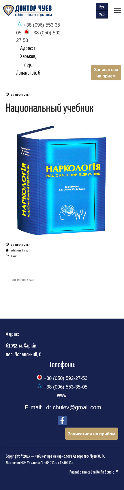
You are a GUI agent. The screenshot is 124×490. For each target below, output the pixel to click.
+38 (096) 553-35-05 (64, 387)
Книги (14, 256)
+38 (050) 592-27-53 (64, 378)
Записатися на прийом (91, 433)
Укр (102, 14)
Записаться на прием (106, 72)
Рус (101, 7)
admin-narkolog (19, 250)
